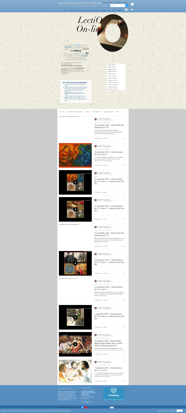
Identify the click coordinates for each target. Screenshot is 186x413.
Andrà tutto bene (96, 111)
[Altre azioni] (124, 119)
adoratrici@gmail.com (86, 401)
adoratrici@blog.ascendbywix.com (74, 93)
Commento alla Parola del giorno (75, 111)
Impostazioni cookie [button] (162, 410)
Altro (118, 111)
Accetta (179, 410)
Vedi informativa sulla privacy (64, 410)
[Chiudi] (184, 411)
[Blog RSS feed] (132, 4)
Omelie (87, 111)
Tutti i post (61, 111)
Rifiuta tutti (172, 410)
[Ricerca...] (126, 5)
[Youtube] (85, 407)
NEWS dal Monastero (108, 111)
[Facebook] (82, 407)
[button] (126, 9)
